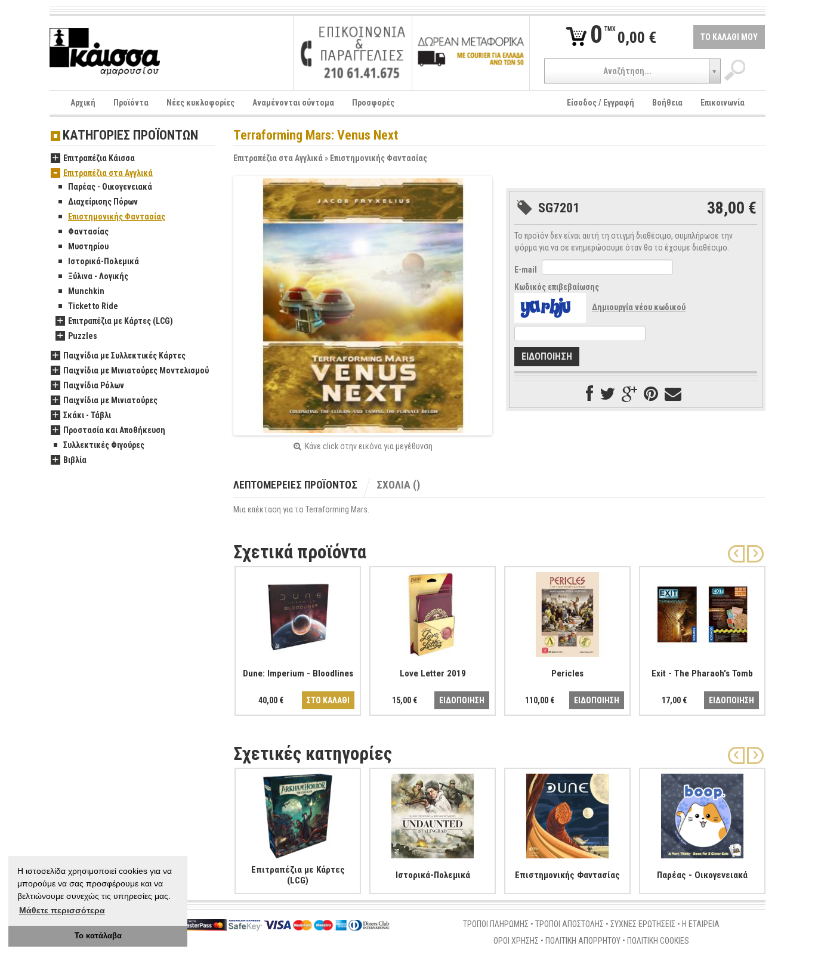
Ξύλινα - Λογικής (98, 276)
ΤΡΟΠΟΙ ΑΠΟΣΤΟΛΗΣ (569, 924)
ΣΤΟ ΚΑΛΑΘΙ (328, 700)
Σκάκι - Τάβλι (87, 415)
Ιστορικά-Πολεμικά (103, 261)
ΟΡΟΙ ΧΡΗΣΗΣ (516, 940)
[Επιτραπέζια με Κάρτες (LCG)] (298, 813)
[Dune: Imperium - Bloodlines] (298, 612)
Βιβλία (75, 460)
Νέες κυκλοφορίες (200, 102)
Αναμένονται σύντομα (293, 102)
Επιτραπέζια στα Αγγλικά (278, 158)
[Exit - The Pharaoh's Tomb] (702, 612)
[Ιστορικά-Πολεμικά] (433, 813)
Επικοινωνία (722, 102)
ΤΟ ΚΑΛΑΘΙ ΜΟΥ (729, 37)
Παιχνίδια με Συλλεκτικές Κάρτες (124, 355)
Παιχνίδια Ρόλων (93, 385)
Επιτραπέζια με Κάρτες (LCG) (120, 321)
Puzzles (82, 336)
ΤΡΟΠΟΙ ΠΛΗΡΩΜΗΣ (496, 924)
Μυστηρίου (88, 246)
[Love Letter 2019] (433, 612)
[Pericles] (567, 612)
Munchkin (86, 291)
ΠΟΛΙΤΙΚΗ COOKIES (658, 940)
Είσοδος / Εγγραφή (600, 102)
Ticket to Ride (93, 306)
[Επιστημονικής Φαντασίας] (567, 813)
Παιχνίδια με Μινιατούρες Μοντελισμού (136, 370)
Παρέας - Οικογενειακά (110, 186)
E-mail (525, 269)
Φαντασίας (88, 231)
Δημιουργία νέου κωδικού (639, 307)
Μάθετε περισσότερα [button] (62, 910)
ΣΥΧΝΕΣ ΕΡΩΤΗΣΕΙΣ (642, 924)
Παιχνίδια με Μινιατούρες (110, 400)
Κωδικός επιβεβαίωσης (556, 287)
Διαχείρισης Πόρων (103, 201)
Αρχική (82, 102)
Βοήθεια (667, 102)
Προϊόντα (131, 102)
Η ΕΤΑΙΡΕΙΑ (701, 924)
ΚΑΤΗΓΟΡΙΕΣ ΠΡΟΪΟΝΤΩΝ (130, 136)
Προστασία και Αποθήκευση (114, 430)
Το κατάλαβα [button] (98, 936)
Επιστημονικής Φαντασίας (378, 158)
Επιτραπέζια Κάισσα (99, 158)
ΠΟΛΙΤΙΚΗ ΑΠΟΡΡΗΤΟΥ (582, 940)
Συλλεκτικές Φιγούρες (103, 445)
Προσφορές (373, 102)
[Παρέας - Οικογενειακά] (702, 813)
